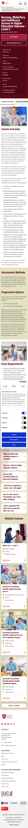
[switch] (24, 418)
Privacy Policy (5, 784)
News (2, 756)
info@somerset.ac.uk (10, 745)
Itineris (16, 824)
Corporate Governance (7, 778)
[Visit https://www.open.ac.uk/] (4, 803)
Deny (14, 444)
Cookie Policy (5, 775)
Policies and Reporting (10, 770)
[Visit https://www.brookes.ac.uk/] (23, 803)
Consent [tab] (5, 386)
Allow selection (14, 439)
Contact (3, 764)
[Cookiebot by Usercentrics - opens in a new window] (19, 382)
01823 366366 (8, 742)
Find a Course (9, 7)
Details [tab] (14, 386)
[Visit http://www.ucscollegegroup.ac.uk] (7, 794)
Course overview (7, 102)
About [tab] (23, 386)
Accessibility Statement (7, 772)
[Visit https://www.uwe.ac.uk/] (4, 808)
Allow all (14, 434)
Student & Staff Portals (7, 753)
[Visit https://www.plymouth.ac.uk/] (14, 803)
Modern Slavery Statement (8, 781)
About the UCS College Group (9, 762)
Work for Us (4, 759)
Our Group (5, 751)
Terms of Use (5, 786)
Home (2, 7)
